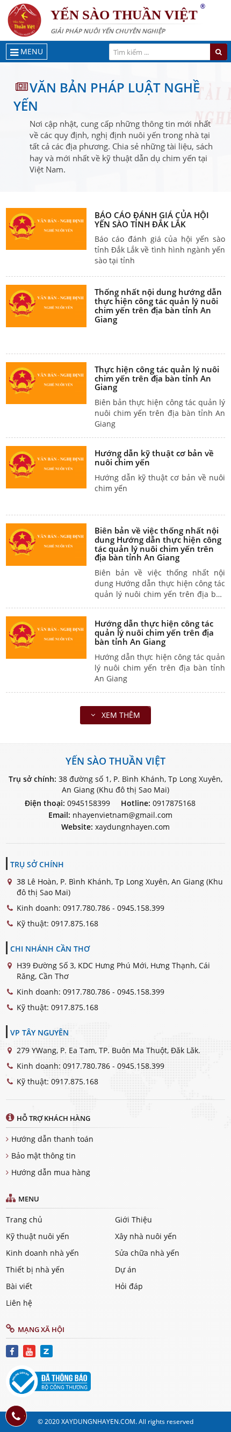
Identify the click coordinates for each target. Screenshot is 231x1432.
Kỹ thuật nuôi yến (37, 1236)
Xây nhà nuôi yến (146, 1236)
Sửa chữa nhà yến (147, 1253)
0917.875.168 (74, 923)
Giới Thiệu (133, 1219)
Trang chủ (24, 1219)
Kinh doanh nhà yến (42, 1253)
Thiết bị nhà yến (35, 1269)
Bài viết (19, 1286)
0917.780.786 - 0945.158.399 (113, 908)
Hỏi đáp (129, 1286)
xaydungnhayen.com (132, 827)
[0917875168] (16, 1416)
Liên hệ (19, 1303)
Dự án (125, 1269)
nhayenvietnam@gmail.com (122, 815)
